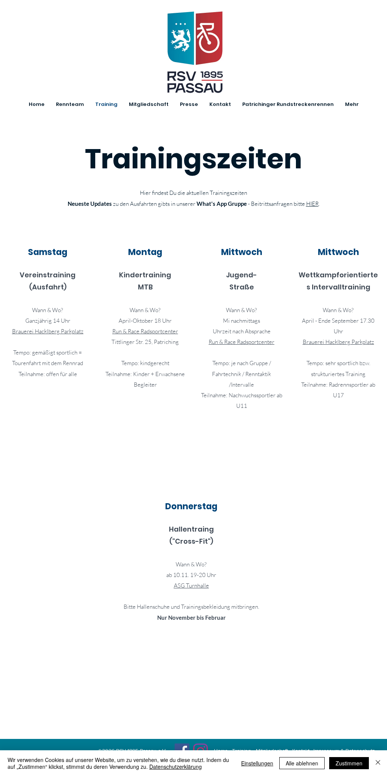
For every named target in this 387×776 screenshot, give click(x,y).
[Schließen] (377, 763)
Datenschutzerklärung (175, 766)
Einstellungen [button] (257, 763)
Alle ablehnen (302, 763)
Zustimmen (349, 763)
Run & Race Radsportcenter (145, 331)
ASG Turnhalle (191, 585)
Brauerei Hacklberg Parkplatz (48, 331)
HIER (312, 203)
